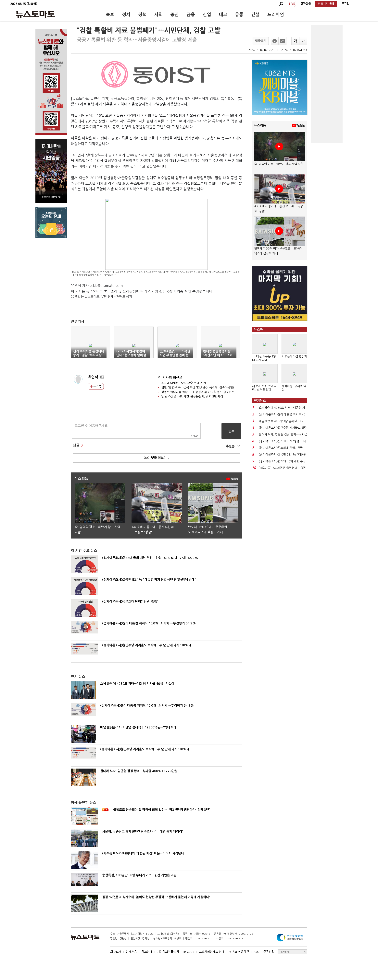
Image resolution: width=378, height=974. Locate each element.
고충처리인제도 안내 (211, 951)
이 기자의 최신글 (170, 377)
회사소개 (115, 951)
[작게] (303, 41)
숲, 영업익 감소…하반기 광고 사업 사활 (278, 163)
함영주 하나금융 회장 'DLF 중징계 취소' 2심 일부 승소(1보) (198, 391)
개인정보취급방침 (168, 951)
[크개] (295, 41)
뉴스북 (97, 386)
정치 (126, 14)
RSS (256, 951)
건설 (255, 14)
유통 (239, 14)
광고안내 (146, 951)
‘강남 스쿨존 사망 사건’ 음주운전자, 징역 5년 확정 (192, 396)
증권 (174, 14)
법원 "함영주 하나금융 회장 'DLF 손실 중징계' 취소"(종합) (197, 387)
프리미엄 (275, 14)
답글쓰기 (260, 40)
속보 (110, 14)
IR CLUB (188, 951)
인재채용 (131, 951)
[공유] (282, 41)
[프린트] (275, 41)
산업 (207, 14)
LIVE (292, 3)
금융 (191, 14)
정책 (142, 14)
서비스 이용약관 (239, 951)
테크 (223, 14)
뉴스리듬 (260, 125)
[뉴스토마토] (35, 14)
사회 (158, 14)
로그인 (345, 3)
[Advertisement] (327, 84)
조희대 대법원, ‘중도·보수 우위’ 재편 (183, 382)
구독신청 (268, 951)
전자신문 (306, 3)
